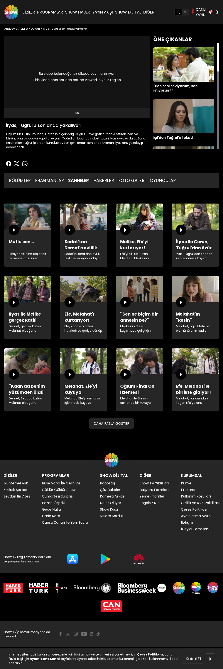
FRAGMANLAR (49, 180)
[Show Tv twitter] (67, 634)
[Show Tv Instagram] (76, 634)
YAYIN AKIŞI (102, 12)
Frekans (188, 489)
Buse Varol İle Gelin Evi (61, 483)
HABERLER (103, 180)
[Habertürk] (13, 588)
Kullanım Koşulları (196, 496)
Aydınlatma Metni (45, 659)
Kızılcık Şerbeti (15, 489)
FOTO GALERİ (131, 180)
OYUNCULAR (163, 180)
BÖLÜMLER (20, 180)
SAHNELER (78, 180)
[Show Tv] (11, 12)
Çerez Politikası (150, 654)
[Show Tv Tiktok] (98, 634)
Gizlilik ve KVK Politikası (200, 502)
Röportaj (107, 483)
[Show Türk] (196, 588)
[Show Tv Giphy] (91, 634)
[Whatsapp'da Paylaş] (25, 164)
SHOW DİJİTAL (128, 12)
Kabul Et (193, 658)
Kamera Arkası (112, 496)
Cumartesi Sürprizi (57, 496)
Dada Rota (51, 515)
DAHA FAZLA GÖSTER (111, 423)
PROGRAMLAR (50, 12)
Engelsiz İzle (150, 502)
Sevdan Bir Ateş (16, 496)
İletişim (187, 522)
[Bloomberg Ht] (92, 588)
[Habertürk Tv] (38, 588)
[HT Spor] (61, 588)
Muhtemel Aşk (15, 483)
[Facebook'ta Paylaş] (8, 163)
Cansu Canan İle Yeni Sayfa (65, 522)
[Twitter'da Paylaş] (16, 163)
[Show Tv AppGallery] (139, 559)
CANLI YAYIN (201, 12)
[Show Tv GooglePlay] (106, 559)
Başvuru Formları (154, 489)
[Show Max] (213, 588)
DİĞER (148, 12)
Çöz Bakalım (110, 489)
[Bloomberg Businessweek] (142, 588)
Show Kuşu (109, 509)
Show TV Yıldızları (154, 483)
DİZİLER (29, 12)
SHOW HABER (77, 12)
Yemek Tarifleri (152, 496)
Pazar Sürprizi (53, 502)
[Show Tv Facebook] (60, 634)
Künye (186, 483)
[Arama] (216, 12)
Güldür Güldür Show (59, 489)
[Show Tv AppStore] (72, 559)
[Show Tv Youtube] (84, 634)
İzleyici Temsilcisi (195, 528)
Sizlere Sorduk (112, 515)
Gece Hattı (51, 509)
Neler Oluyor (110, 502)
